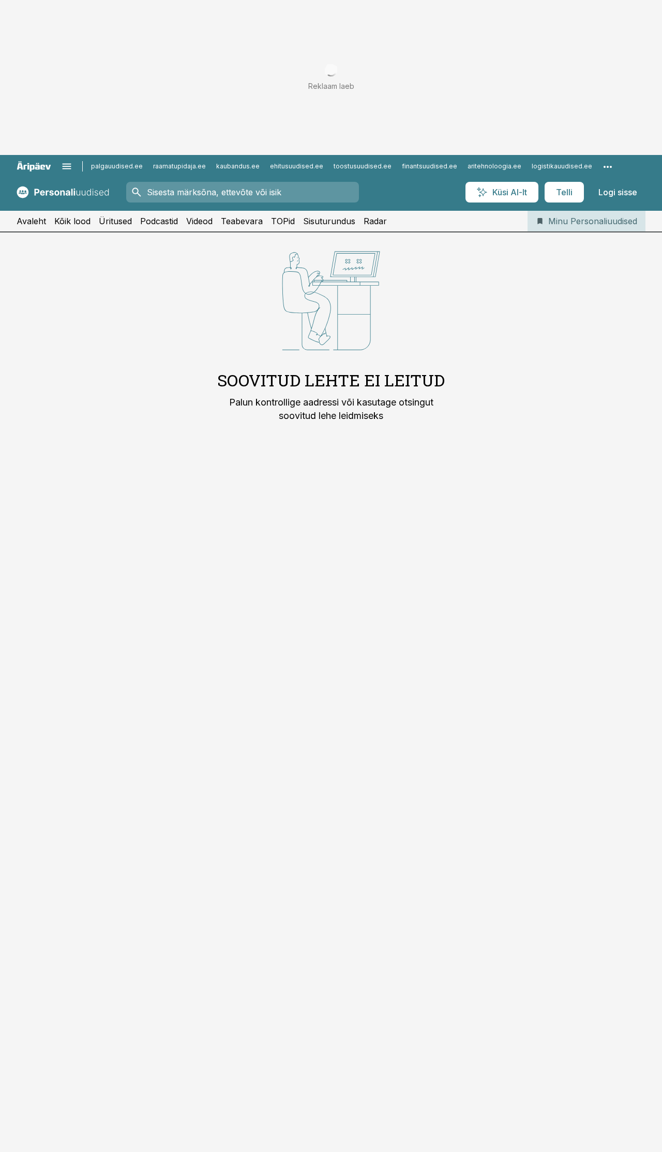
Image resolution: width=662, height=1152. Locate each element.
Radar (375, 221)
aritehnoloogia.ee (494, 166)
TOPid (283, 221)
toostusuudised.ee (363, 166)
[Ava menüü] (66, 166)
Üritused (115, 221)
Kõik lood (72, 221)
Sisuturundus (329, 221)
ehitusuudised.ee (296, 166)
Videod (199, 221)
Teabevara (242, 221)
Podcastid (159, 221)
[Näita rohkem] (607, 166)
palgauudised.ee (117, 166)
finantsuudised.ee (429, 166)
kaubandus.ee (238, 166)
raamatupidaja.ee (179, 166)
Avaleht (31, 221)
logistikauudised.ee (562, 166)
